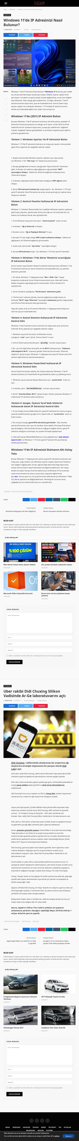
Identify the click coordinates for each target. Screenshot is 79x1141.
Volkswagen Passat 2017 (13, 1028)
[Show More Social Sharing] (50, 35)
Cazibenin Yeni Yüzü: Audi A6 (53, 1028)
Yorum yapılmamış (29, 700)
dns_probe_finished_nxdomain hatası (56, 565)
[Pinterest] (5, 113)
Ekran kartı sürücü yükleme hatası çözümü (55, 594)
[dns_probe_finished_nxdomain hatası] (58, 552)
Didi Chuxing (26, 921)
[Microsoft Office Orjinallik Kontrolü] (20, 581)
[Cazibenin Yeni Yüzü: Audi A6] (58, 1015)
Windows (7, 15)
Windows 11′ (50, 91)
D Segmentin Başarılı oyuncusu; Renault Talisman (20, 998)
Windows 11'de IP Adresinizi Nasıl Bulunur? (18, 491)
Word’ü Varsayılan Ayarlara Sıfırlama (56, 511)
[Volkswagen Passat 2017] (20, 1015)
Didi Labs (36, 921)
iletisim (49, 1130)
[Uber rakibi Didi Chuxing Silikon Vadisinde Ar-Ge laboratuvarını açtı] (39, 734)
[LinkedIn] (5, 108)
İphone (35, 1127)
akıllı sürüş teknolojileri (12, 921)
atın (16, 476)
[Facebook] (5, 97)
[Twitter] (5, 102)
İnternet (52, 1127)
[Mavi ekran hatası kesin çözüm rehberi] (20, 552)
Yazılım (41, 1130)
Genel (7, 1127)
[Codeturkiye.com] (39, 3)
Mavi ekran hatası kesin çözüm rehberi (19, 565)
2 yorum (26, 29)
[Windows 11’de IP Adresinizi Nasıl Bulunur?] (39, 63)
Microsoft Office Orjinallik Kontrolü (18, 593)
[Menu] (6, 3)
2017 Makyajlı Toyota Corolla (53, 997)
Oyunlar (67, 1127)
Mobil (43, 1127)
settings (56, 1136)
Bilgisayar (30, 1130)
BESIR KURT (8, 29)
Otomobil (7, 686)
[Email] (5, 118)
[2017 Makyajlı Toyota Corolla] (58, 984)
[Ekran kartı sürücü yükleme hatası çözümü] (58, 581)
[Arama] (73, 3)
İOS (60, 1127)
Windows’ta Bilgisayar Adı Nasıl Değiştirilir (21, 511)
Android (26, 1127)
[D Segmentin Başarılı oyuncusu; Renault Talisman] (20, 984)
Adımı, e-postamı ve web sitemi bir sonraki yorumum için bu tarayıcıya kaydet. (36, 656)
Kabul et (68, 1136)
